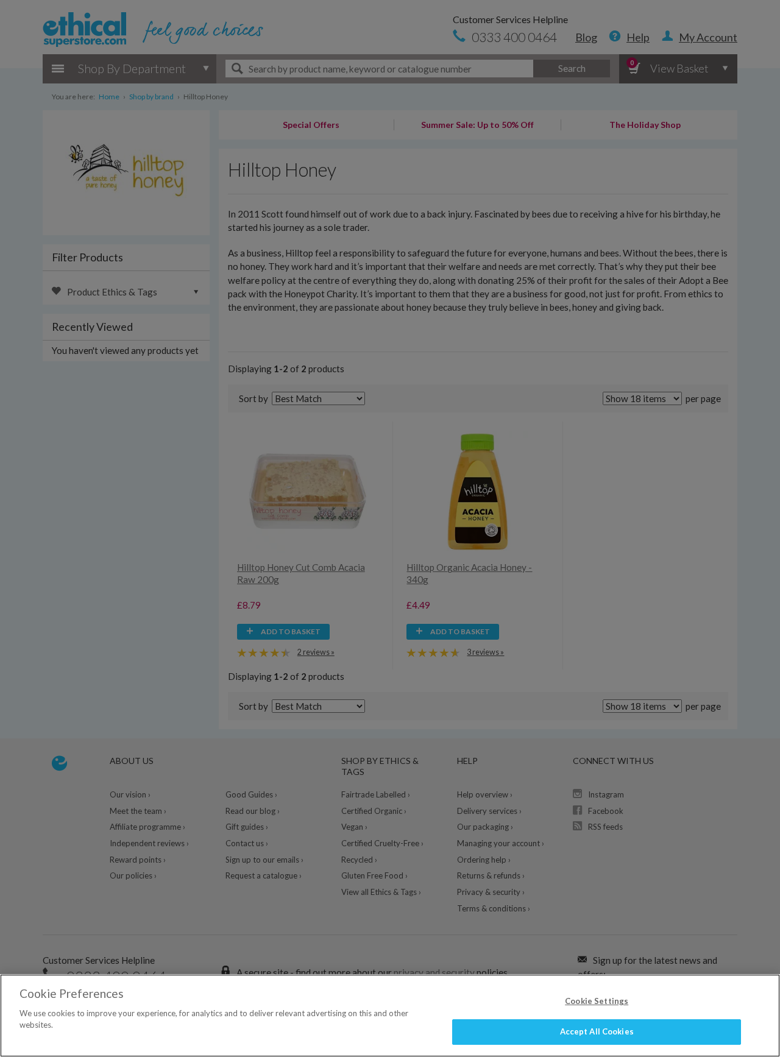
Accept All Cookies (597, 1031)
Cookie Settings (596, 1001)
